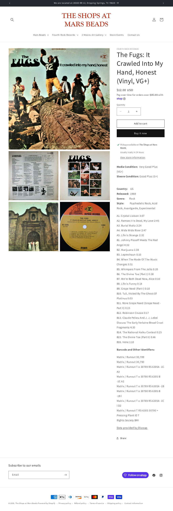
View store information (132, 157)
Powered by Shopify (46, 503)
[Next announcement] (163, 3)
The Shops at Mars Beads (26, 503)
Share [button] (123, 438)
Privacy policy (65, 503)
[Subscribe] (65, 475)
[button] (12, 19)
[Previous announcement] (9, 3)
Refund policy (80, 503)
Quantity (121, 104)
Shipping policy (114, 503)
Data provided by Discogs (132, 428)
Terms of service (97, 503)
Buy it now (140, 133)
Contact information (134, 503)
